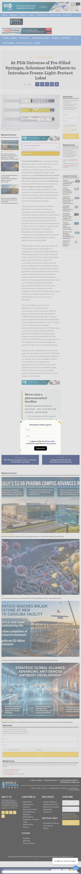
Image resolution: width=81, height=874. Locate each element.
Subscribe (40, 448)
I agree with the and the (41, 442)
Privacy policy (49, 443)
